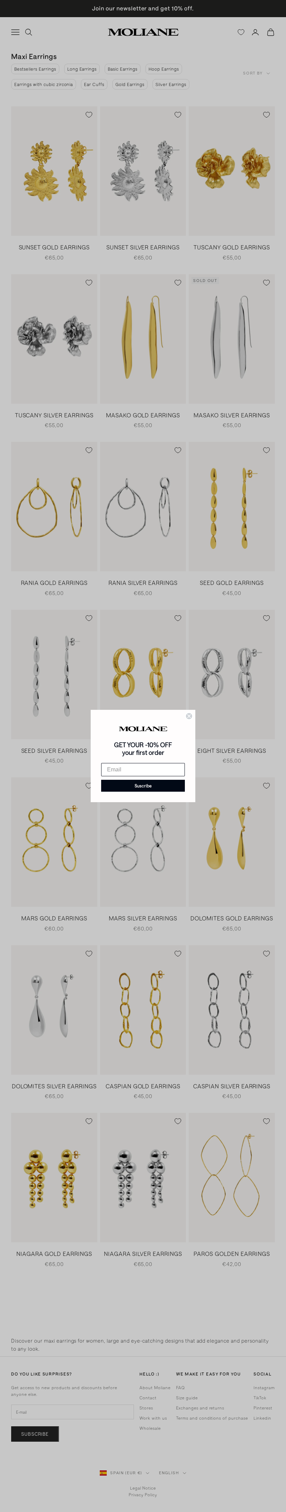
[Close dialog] (189, 716)
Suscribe (143, 785)
